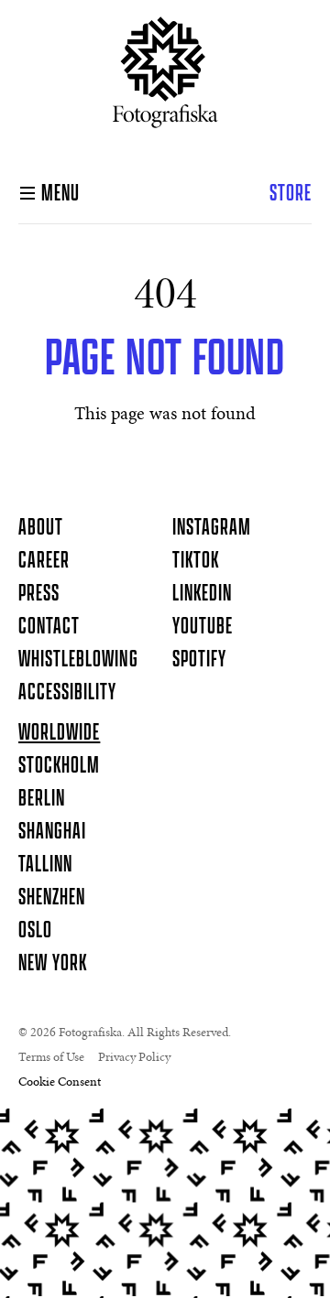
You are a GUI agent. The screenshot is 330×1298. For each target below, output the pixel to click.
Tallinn (45, 865)
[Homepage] (165, 80)
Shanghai (52, 832)
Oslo (35, 931)
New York (52, 964)
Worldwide (59, 733)
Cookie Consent (59, 1082)
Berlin (41, 799)
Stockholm (59, 766)
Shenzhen (51, 898)
